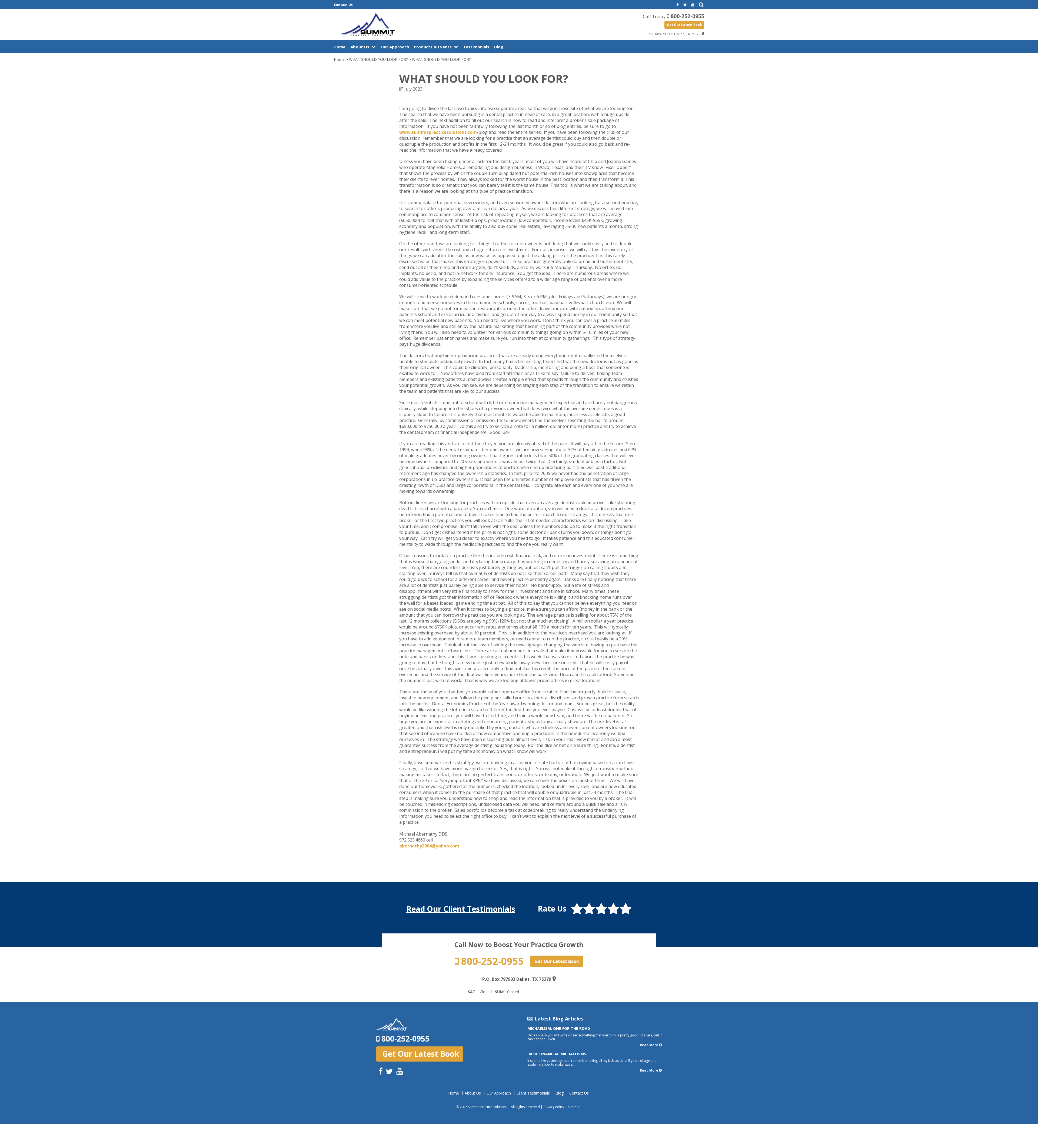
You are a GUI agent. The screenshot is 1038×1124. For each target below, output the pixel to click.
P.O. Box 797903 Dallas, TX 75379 (674, 33)
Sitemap (574, 1107)
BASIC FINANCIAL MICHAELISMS (556, 1053)
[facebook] (677, 5)
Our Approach (395, 46)
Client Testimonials (533, 1093)
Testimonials (476, 46)
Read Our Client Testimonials (460, 909)
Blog (498, 46)
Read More (649, 1045)
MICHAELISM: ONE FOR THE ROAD (558, 1028)
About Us (359, 46)
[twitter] (685, 5)
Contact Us (343, 4)
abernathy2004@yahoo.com (429, 846)
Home (339, 46)
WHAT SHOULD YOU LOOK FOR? (378, 59)
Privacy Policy (554, 1107)
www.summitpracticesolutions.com (438, 132)
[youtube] (693, 5)
